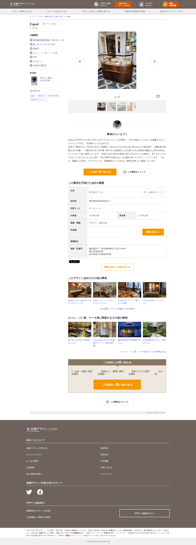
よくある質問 (32, 460)
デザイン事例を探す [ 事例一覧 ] (50, 17)
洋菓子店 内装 (52, 96)
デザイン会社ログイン (145, 513)
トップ (32, 17)
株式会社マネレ (96, 192)
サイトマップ (106, 473)
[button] (154, 61)
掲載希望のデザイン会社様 (123, 4)
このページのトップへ (156, 413)
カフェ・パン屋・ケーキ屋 (45, 53)
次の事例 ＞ (131, 309)
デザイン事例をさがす (22, 11)
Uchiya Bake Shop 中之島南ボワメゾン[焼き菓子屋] (104, 343)
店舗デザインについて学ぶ (172, 11)
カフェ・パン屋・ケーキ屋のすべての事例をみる (144, 352)
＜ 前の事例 (103, 309)
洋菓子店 (40, 96)
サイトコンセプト (34, 454)
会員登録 (30, 467)
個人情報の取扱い (34, 473)
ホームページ (95, 208)
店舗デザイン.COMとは (37, 448)
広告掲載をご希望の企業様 (38, 517)
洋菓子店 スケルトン (39, 100)
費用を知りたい (153, 232)
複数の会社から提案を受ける (117, 267)
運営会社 (104, 454)
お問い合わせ (106, 467)
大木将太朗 (45, 80)
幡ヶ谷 (36, 44)
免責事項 (104, 448)
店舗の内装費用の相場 (135, 11)
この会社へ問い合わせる (100, 172)
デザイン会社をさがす (57, 11)
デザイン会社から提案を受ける (96, 11)
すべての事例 (117, 309)
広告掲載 (104, 460)
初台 (53, 44)
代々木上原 (45, 44)
